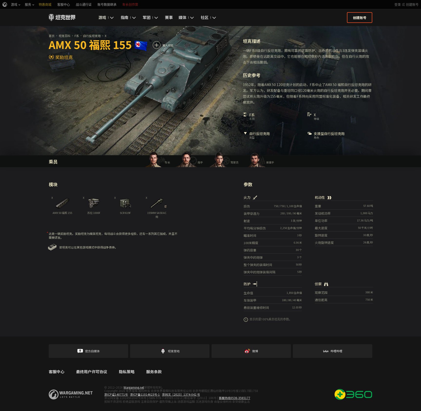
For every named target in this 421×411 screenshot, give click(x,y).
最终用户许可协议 (91, 372)
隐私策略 (126, 372)
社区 (205, 17)
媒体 (182, 17)
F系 (77, 36)
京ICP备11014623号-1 (145, 394)
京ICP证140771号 (116, 394)
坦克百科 (64, 36)
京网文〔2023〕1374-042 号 (181, 394)
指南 (124, 17)
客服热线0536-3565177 (234, 398)
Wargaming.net (134, 387)
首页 (52, 36)
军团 (147, 17)
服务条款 (154, 372)
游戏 (102, 17)
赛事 (169, 17)
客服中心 (56, 372)
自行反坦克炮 (92, 36)
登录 (397, 4)
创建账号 (412, 4)
